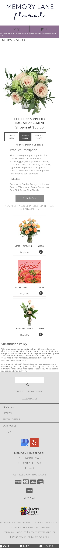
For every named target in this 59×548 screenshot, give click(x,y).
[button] (44, 29)
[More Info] (41, 252)
